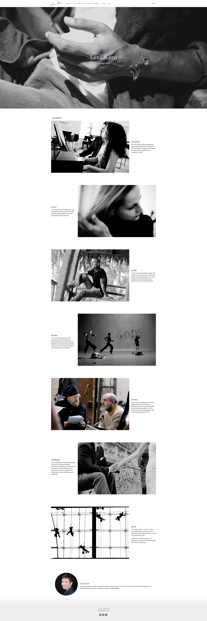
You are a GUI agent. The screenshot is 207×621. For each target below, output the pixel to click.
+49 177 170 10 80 (103, 609)
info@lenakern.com (103, 610)
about (108, 3)
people (79, 3)
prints (104, 3)
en (153, 3)
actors (74, 3)
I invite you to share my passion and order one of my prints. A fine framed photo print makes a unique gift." (143, 540)
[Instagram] (103, 615)
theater (84, 3)
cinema (90, 3)
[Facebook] (100, 615)
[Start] (57, 3)
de (155, 3)
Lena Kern (84, 583)
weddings (96, 3)
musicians (68, 3)
